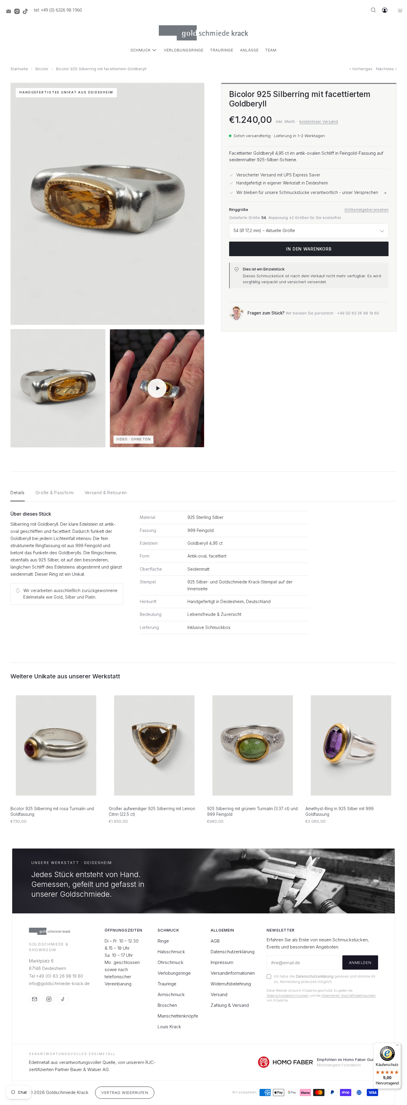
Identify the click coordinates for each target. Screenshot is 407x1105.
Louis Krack (169, 1026)
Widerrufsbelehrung (231, 984)
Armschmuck (171, 994)
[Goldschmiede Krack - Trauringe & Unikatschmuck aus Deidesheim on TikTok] (27, 12)
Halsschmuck (171, 951)
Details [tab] (17, 492)
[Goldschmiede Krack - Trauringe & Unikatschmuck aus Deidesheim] (203, 32)
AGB (215, 941)
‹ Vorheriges (360, 69)
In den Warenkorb (308, 248)
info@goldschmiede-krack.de (59, 983)
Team (270, 50)
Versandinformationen (233, 973)
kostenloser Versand (318, 121)
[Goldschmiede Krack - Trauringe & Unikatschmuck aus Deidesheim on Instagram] (18, 12)
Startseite (19, 69)
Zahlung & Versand (230, 1005)
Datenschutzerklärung (232, 951)
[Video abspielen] (157, 388)
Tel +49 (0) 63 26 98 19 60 (56, 976)
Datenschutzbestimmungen (288, 995)
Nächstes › (386, 69)
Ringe (163, 941)
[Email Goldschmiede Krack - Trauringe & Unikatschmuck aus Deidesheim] (10, 12)
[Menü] (397, 1046)
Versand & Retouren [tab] (106, 492)
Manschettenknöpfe (178, 1016)
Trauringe (221, 50)
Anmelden (360, 962)
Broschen (167, 1005)
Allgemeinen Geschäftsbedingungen (348, 995)
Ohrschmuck (171, 962)
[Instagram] (49, 999)
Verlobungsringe (184, 50)
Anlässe (249, 50)
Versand (219, 994)
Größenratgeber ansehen (366, 209)
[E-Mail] (34, 999)
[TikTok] (63, 999)
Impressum (222, 962)
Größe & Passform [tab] (54, 492)
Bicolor (42, 69)
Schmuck (141, 50)
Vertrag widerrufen (124, 1092)
